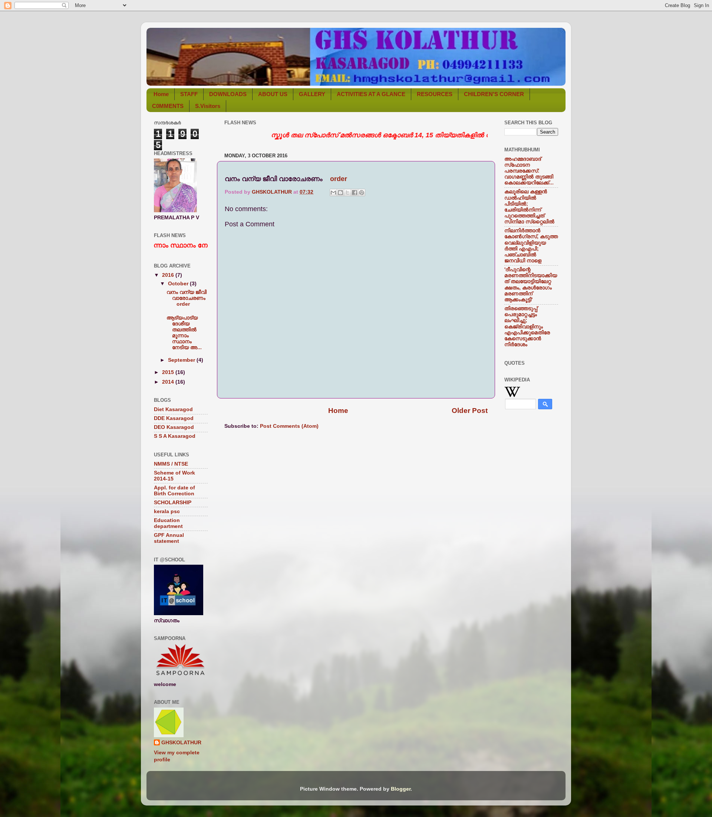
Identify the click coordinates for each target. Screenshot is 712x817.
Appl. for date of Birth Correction (174, 490)
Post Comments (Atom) (289, 426)
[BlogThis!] (340, 192)
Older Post (470, 410)
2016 (168, 275)
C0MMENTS (168, 106)
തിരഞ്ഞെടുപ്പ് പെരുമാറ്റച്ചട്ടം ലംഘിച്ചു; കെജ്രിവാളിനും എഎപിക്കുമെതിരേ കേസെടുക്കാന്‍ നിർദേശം (527, 326)
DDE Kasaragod (174, 418)
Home (161, 94)
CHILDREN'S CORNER (494, 94)
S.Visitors (207, 106)
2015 (168, 372)
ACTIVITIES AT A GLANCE (371, 94)
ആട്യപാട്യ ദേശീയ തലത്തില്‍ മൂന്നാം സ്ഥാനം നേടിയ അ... (184, 333)
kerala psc (167, 511)
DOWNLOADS (228, 94)
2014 (168, 382)
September (182, 360)
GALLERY (312, 94)
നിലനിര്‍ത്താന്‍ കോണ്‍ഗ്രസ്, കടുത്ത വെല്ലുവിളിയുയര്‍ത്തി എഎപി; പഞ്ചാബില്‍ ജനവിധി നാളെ (531, 245)
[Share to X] (347, 192)
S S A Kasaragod (174, 436)
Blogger (401, 789)
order (338, 179)
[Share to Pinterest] (361, 192)
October (179, 283)
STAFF (189, 94)
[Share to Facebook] (354, 192)
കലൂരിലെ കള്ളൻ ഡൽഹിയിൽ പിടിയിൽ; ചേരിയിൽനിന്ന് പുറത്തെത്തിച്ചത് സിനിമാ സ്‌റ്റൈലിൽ (529, 206)
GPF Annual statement (169, 538)
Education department (168, 523)
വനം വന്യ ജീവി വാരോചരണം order (187, 298)
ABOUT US (272, 94)
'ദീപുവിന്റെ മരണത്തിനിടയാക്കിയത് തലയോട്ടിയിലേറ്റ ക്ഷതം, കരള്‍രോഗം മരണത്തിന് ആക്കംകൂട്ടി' (530, 284)
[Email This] (333, 192)
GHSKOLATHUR (181, 742)
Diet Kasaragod (173, 409)
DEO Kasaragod (174, 427)
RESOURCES (434, 94)
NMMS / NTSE (171, 464)
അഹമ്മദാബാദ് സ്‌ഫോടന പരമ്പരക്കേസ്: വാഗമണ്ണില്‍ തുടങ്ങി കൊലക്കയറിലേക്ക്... (529, 171)
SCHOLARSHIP (172, 502)
